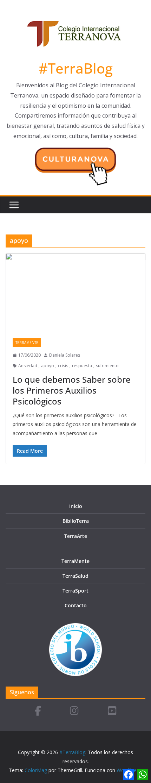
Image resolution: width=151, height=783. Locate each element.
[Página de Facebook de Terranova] (38, 711)
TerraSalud (75, 575)
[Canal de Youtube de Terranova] (112, 711)
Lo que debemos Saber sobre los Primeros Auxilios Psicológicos (72, 390)
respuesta (82, 366)
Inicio (75, 506)
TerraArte (75, 536)
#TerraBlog (76, 68)
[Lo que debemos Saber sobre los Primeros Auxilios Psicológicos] (75, 292)
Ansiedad (27, 366)
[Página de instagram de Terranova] (74, 711)
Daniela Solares (64, 355)
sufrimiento (107, 366)
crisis (63, 366)
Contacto (76, 605)
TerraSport (75, 590)
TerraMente (26, 342)
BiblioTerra (76, 521)
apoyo (47, 366)
